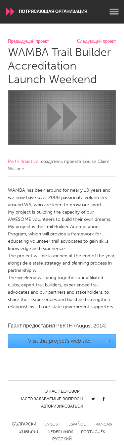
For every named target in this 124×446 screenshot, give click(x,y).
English (52, 424)
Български (24, 424)
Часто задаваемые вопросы (51, 399)
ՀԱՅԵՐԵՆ (29, 431)
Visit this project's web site (69, 341)
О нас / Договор (62, 391)
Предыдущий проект (28, 41)
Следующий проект (96, 41)
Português (93, 431)
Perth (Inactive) (24, 161)
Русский (62, 439)
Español (77, 424)
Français (103, 424)
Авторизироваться (62, 406)
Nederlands (60, 431)
